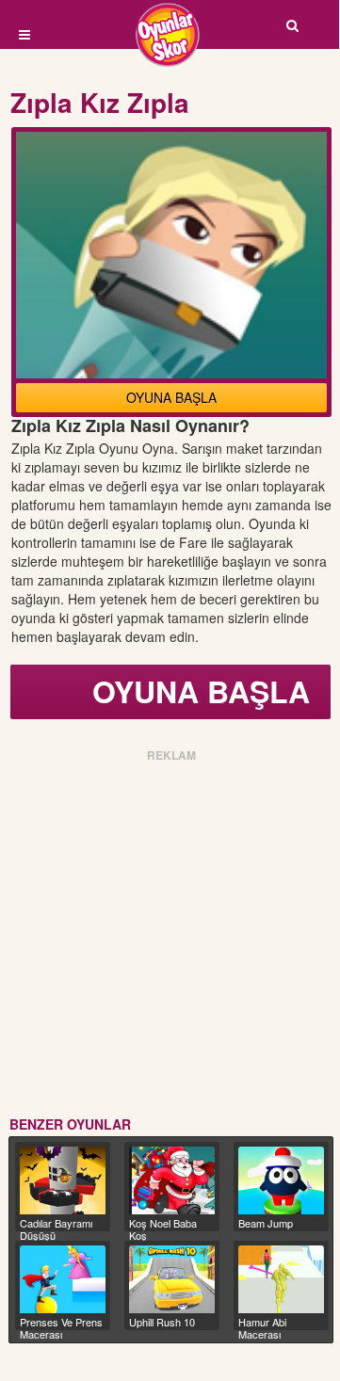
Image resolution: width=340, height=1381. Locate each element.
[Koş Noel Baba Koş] (172, 1180)
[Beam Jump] (281, 1180)
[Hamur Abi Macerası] (281, 1279)
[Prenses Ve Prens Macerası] (62, 1279)
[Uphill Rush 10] (172, 1279)
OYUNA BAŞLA (171, 397)
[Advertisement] (169, 935)
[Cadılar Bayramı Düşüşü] (62, 1180)
